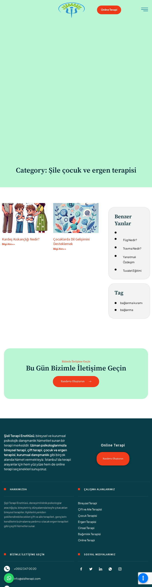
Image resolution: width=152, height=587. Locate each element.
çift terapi (34, 450)
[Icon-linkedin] (100, 569)
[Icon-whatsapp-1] (110, 569)
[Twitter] (91, 569)
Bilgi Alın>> (8, 244)
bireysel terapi (15, 450)
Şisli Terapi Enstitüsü (19, 436)
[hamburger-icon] (144, 10)
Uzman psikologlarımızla (48, 445)
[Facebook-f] (81, 569)
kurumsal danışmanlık (33, 455)
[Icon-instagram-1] (120, 569)
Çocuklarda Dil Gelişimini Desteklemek (71, 241)
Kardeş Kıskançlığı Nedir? (21, 239)
